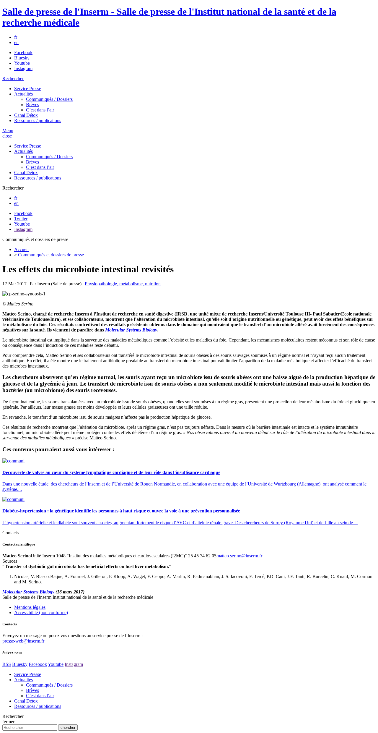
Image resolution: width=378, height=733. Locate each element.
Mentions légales (29, 607)
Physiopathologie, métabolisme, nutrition (123, 283)
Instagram (23, 68)
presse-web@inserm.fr (23, 640)
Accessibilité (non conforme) (41, 612)
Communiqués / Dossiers (49, 99)
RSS (6, 664)
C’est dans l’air (40, 109)
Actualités (23, 93)
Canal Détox (26, 115)
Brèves (32, 104)
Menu (7, 130)
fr (15, 37)
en (16, 42)
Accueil (21, 249)
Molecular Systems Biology (131, 329)
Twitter (20, 218)
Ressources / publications (37, 120)
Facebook (23, 52)
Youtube (22, 63)
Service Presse (27, 88)
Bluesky (22, 57)
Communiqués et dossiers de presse (51, 254)
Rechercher (13, 78)
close (7, 135)
